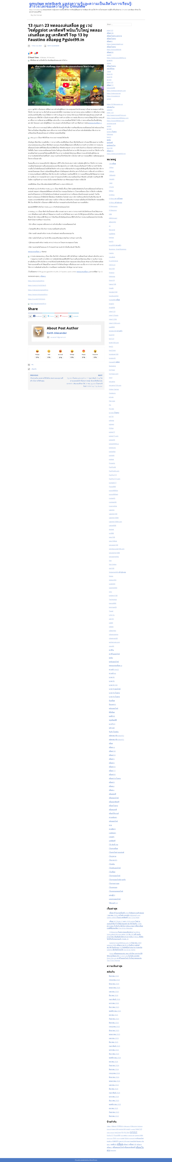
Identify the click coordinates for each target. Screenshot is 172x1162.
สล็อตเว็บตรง (111, 39)
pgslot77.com (113, 436)
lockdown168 (113, 354)
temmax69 (113, 607)
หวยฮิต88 (112, 829)
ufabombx (112, 631)
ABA (110, 214)
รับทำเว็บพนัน (114, 732)
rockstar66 (112, 502)
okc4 (110, 378)
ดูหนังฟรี (110, 143)
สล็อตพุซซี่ (112, 794)
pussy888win (113, 494)
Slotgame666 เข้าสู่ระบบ (117, 572)
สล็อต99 (112, 782)
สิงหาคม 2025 (114, 1023)
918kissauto (113, 206)
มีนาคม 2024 (113, 1089)
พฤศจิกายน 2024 (115, 1058)
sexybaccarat (111, 123)
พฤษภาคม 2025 (114, 1034)
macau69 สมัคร (114, 362)
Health (111, 288)
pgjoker (111, 424)
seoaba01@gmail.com (58, 337)
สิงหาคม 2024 (114, 1069)
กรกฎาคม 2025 (114, 1026)
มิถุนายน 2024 (114, 1077)
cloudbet (112, 257)
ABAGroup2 (113, 218)
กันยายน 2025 (114, 1019)
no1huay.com (113, 374)
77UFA (111, 187)
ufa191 (111, 619)
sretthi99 (112, 584)
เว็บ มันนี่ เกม (113, 845)
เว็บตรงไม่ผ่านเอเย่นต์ (116, 852)
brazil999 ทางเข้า (115, 245)
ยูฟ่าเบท (112, 728)
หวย (110, 825)
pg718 (111, 416)
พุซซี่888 (112, 716)
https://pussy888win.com (115, 121)
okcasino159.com (115, 385)
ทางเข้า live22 (114, 669)
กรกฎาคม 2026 (114, 980)
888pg (111, 191)
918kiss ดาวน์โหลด (116, 199)
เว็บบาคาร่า (113, 860)
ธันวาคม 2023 (114, 1100)
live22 (109, 137)
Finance (111, 273)
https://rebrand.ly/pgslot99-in (38, 290)
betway (111, 237)
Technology (113, 599)
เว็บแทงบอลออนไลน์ (116, 891)
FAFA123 (112, 265)
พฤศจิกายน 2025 (115, 1011)
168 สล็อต (112, 164)
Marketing (112, 366)
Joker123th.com (114, 323)
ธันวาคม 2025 (114, 1007)
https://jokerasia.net (114, 93)
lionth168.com (114, 343)
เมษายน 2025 (114, 1038)
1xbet (109, 71)
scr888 (111, 533)
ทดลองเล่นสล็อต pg (95, 123)
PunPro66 (112, 467)
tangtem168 (113, 595)
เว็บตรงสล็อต (113, 848)
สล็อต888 (110, 52)
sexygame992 (114, 557)
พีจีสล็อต (112, 712)
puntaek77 (112, 483)
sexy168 (112, 537)
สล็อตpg (43, 276)
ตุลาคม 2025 (113, 1015)
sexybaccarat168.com (116, 549)
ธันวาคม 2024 (114, 1054)
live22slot (112, 350)
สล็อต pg (112, 747)
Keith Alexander (53, 46)
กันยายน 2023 (114, 1112)
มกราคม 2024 (114, 1097)
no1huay (112, 370)
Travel (111, 611)
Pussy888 (112, 487)
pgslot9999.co (114, 444)
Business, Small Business (117, 249)
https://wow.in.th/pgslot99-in (37, 294)
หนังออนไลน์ (113, 821)
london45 (112, 358)
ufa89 (111, 623)
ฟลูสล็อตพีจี (113, 720)
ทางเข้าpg (112, 673)
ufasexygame (113, 634)
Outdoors (112, 393)
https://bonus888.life (114, 49)
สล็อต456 (110, 151)
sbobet (111, 529)
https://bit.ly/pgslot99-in (36, 281)
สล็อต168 (110, 33)
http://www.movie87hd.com (116, 115)
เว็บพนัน (112, 864)
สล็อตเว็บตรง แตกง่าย (114, 36)
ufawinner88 (113, 638)
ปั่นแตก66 (112, 704)
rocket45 (112, 498)
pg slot (109, 80)
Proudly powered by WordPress (86, 1160)
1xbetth (111, 179)
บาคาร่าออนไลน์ (114, 689)
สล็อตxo (111, 790)
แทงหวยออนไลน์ (114, 899)
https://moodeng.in (113, 96)
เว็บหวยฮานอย (114, 883)
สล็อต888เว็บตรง (115, 778)
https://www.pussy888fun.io (116, 58)
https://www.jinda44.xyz (115, 44)
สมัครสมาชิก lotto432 (116, 736)
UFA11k (111, 615)
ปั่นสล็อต (112, 701)
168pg (111, 167)
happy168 (112, 284)
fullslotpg (110, 134)
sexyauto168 (113, 545)
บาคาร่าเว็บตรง (114, 693)
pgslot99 (112, 440)
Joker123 (112, 311)
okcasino (112, 381)
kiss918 (109, 77)
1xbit (110, 183)
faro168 (110, 148)
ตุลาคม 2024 (113, 1062)
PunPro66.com (114, 471)
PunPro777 (113, 475)
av (110, 226)
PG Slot (111, 409)
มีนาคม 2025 (113, 1042)
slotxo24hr (112, 580)
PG (32, 364)
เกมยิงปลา (112, 833)
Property (112, 463)
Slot (110, 560)
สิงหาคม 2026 (114, 976)
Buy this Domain (36, 15)
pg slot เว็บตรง (114, 413)
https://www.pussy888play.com (118, 118)
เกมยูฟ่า (111, 837)
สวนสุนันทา (113, 817)
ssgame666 (113, 588)
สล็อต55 (112, 759)
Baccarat (112, 230)
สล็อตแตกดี (113, 810)
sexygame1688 (114, 553)
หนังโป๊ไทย (110, 69)
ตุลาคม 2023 (113, 1108)
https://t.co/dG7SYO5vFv (36, 299)
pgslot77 (112, 432)
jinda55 (111, 304)
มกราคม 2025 (114, 1050)
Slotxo (111, 576)
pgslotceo (112, 448)
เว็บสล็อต (112, 872)
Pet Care (112, 401)
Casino (111, 253)
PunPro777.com (114, 479)
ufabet (111, 627)
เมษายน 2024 (114, 1085)
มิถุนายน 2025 (114, 1030)
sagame (109, 110)
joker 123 (110, 112)
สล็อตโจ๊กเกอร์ (114, 813)
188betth (112, 175)
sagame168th (114, 518)
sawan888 (112, 525)
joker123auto (113, 315)
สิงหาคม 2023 (114, 1116)
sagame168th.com (115, 522)
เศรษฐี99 (112, 895)
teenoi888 (112, 603)
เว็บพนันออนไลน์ (115, 868)
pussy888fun (113, 490)
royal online (113, 506)
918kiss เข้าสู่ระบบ (115, 202)
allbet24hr (112, 222)
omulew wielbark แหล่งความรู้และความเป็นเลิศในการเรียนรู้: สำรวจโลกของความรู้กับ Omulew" (80, 5)
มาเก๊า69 (112, 724)
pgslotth (111, 455)
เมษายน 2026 (114, 992)
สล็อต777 (110, 85)
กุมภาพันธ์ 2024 (114, 1093)
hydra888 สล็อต (114, 300)
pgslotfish (112, 452)
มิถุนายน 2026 (114, 984)
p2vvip (111, 397)
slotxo (109, 63)
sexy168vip (113, 541)
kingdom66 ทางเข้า (115, 331)
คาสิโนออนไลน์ (114, 654)
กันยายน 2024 (114, 1065)
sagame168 (113, 514)
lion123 (111, 339)
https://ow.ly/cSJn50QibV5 (37, 285)
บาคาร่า (110, 60)
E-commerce (113, 261)
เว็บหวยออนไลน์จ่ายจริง (117, 880)
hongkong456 (113, 296)
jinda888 (112, 307)
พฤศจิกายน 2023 (115, 1104)
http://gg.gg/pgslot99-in (38, 304)
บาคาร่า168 (113, 685)
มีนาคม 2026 (113, 995)
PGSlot (111, 428)
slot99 (109, 55)
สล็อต (111, 743)
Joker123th (113, 319)
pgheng (111, 420)
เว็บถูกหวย (112, 856)
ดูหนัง (109, 140)
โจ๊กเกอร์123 (113, 903)
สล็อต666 (112, 767)
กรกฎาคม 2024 (114, 1073)
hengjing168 (113, 292)
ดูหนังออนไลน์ (114, 662)
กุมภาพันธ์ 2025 (114, 1046)
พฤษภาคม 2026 (114, 988)
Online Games (114, 389)
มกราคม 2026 (114, 1003)
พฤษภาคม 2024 (114, 1081)
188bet (111, 171)
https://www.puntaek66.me (116, 154)
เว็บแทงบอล (113, 887)
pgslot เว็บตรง (112, 132)
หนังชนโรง (110, 107)
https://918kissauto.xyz (115, 104)
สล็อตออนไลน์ (114, 798)
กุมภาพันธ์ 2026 (114, 999)
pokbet (111, 459)
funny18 (110, 74)
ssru (110, 592)
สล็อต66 (110, 41)
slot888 (122, 1138)
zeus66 (111, 646)
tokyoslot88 (111, 88)
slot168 (111, 568)
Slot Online (112, 564)
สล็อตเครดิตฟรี (114, 802)
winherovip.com (114, 642)
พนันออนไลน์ (113, 708)
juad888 (112, 327)
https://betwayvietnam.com (116, 91)
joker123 (110, 30)
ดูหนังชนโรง (111, 145)
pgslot (109, 99)
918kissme (113, 210)
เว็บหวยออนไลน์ (114, 876)
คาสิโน (111, 650)
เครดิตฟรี (112, 841)
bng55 (111, 241)
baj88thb (112, 234)
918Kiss (111, 195)
